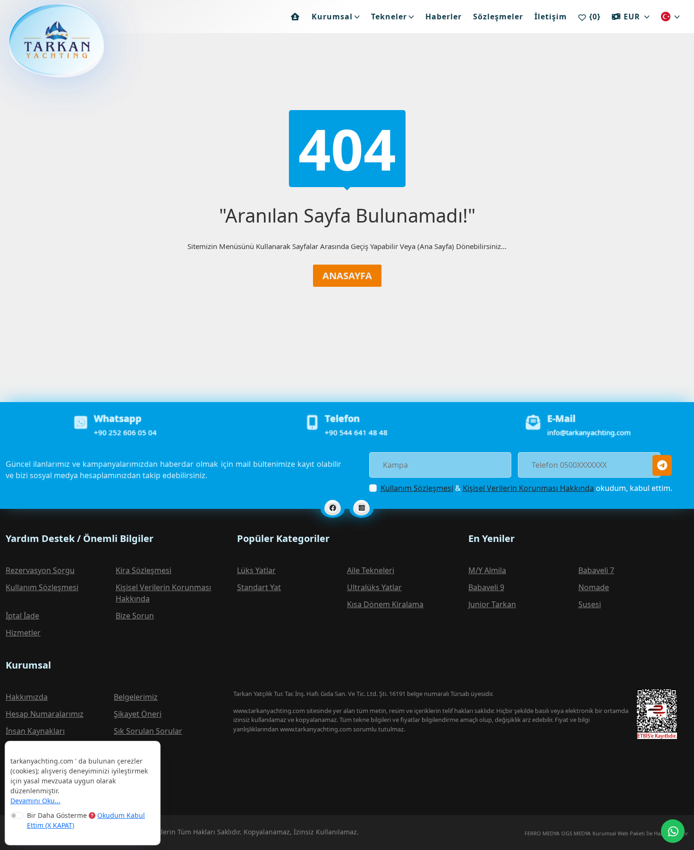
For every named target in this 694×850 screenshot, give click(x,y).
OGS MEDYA (576, 833)
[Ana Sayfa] (295, 16)
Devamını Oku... (35, 800)
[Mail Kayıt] (662, 465)
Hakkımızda (27, 697)
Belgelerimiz (136, 697)
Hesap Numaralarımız (45, 714)
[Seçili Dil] (670, 16)
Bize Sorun (135, 615)
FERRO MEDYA (542, 833)
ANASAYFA (347, 275)
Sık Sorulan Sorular (148, 731)
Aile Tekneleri (370, 570)
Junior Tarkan (492, 604)
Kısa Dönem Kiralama (385, 604)
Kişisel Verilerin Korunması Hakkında (528, 488)
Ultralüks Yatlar (374, 587)
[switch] (17, 815)
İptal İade (22, 615)
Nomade (593, 587)
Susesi (589, 604)
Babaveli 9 (486, 587)
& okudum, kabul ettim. (526, 488)
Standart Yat (259, 587)
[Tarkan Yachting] (42, 40)
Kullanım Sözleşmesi (417, 488)
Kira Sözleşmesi (143, 570)
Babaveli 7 (596, 570)
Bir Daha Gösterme (86, 820)
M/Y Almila (487, 570)
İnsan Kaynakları (35, 731)
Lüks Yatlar (256, 570)
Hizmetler (23, 632)
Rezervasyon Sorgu (40, 570)
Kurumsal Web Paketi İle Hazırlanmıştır (640, 833)
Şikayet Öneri (137, 714)
